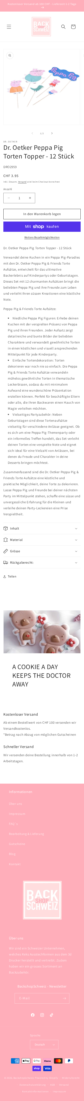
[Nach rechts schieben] (52, 133)
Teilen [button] (12, 576)
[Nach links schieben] (32, 133)
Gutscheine (17, 844)
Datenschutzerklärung (32, 1084)
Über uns (15, 804)
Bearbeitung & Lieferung (26, 834)
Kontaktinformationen (35, 1091)
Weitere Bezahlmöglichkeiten (42, 237)
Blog (12, 854)
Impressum (17, 814)
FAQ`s (13, 824)
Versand (22, 181)
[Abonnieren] (64, 998)
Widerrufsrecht (71, 1077)
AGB (52, 1084)
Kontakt (15, 864)
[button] (9, 27)
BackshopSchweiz (23, 1077)
